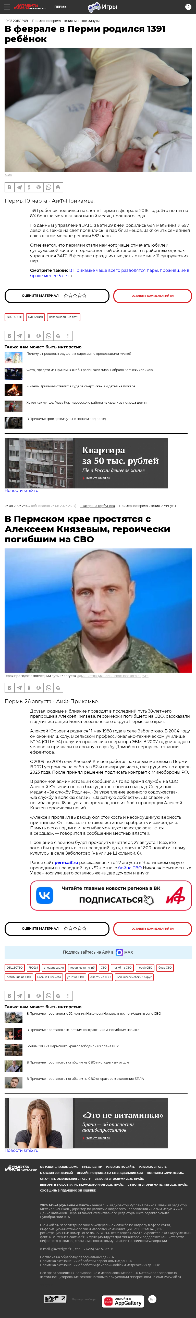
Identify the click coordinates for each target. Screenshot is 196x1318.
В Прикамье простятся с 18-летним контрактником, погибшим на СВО (83, 1030)
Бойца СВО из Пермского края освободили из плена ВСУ (73, 1046)
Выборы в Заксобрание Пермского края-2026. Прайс (82, 1184)
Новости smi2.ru (22, 490)
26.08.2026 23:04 (17, 506)
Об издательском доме (59, 1167)
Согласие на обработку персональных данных (77, 1257)
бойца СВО (130, 868)
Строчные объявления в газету (65, 1179)
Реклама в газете (153, 1167)
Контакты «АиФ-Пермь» (165, 1173)
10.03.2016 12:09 (16, 21)
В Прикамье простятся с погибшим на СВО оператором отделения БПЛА (85, 1079)
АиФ (8, 175)
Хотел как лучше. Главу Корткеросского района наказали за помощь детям (86, 402)
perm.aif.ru (66, 862)
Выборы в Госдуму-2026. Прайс (119, 1179)
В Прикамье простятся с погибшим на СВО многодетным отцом (78, 1062)
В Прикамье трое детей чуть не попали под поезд (66, 419)
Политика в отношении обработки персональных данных (86, 1261)
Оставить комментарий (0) (153, 295)
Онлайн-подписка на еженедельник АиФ (110, 1173)
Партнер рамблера (84, 1299)
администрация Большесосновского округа (113, 676)
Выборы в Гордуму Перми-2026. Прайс (158, 1184)
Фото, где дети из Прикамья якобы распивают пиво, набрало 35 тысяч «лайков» (90, 370)
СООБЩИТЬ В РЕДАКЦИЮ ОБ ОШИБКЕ (68, 1190)
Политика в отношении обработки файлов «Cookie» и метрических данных (100, 1265)
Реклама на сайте (120, 1167)
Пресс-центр (92, 1167)
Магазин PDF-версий (56, 1173)
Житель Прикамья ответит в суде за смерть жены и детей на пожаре (81, 386)
